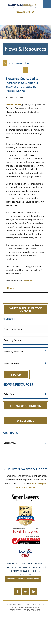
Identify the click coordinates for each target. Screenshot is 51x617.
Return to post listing (18, 63)
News (41, 567)
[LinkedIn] (33, 591)
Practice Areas (14, 567)
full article (27, 280)
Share (11, 288)
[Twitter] (25, 591)
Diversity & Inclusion (20, 571)
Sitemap (22, 607)
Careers (36, 571)
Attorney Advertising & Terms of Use (25, 610)
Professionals (30, 567)
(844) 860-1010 (23, 12)
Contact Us (25, 574)
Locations (39, 564)
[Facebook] (17, 591)
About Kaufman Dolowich (19, 564)
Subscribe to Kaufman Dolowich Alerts (23, 579)
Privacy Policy (34, 607)
